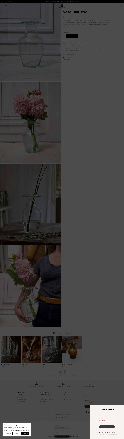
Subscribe (107, 426)
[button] (88, 405)
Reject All (17, 433)
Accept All (25, 433)
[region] (17, 429)
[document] (62, 219)
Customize (8, 433)
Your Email (102, 420)
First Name (101, 416)
